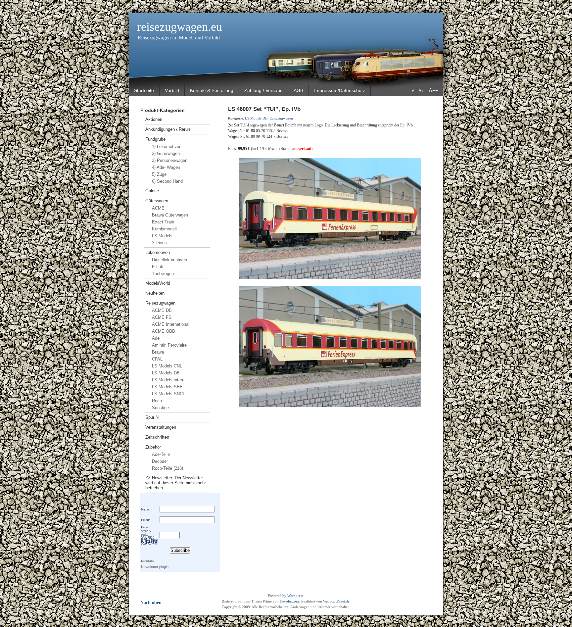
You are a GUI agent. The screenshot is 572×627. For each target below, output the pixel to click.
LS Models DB (166, 372)
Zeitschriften (157, 437)
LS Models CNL (167, 365)
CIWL (157, 359)
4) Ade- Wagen (166, 167)
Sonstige (160, 407)
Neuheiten (155, 293)
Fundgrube (155, 139)
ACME (158, 208)
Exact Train (163, 221)
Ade (156, 338)
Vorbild (172, 90)
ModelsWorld (157, 283)
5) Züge (159, 174)
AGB (298, 90)
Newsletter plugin (154, 567)
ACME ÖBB (163, 331)
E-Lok (157, 266)
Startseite (144, 90)
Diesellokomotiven (169, 259)
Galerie (152, 190)
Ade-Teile (161, 454)
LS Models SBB (167, 386)
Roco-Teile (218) (167, 468)
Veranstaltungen (160, 427)
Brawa (158, 352)
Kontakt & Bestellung (211, 90)
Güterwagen (156, 200)
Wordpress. (295, 596)
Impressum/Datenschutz (339, 90)
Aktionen (153, 119)
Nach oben (151, 602)
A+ (421, 90)
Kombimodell (164, 228)
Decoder (160, 461)
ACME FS (161, 317)
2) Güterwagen (166, 153)
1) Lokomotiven (166, 146)
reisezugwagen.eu (179, 26)
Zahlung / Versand (263, 90)
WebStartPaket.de (336, 601)
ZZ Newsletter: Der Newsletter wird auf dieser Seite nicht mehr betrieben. (175, 482)
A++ (433, 90)
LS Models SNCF (168, 393)
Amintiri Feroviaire (169, 345)
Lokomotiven (157, 252)
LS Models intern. (169, 379)
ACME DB (162, 310)
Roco (157, 400)
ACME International (170, 324)
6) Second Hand (167, 181)
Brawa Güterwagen (170, 215)
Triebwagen (163, 273)
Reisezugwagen (160, 303)
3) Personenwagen (169, 160)
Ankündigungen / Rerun (167, 129)
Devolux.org (289, 601)
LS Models (162, 235)
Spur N (152, 417)
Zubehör (153, 447)
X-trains (159, 242)
